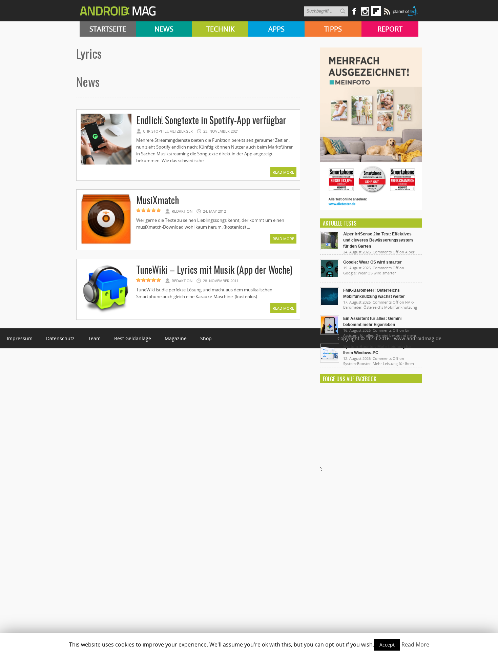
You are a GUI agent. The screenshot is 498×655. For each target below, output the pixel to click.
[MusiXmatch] (106, 243)
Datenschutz (60, 338)
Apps (276, 29)
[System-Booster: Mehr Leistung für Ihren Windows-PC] (329, 361)
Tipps (333, 29)
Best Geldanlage (132, 338)
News (163, 29)
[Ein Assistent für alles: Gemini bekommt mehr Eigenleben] (329, 333)
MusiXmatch (157, 200)
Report (389, 29)
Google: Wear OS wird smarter (372, 262)
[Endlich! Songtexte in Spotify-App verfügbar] (106, 163)
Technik (220, 29)
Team (94, 338)
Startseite (107, 29)
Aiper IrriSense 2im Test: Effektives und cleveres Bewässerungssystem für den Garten (378, 240)
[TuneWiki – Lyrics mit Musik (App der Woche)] (106, 313)
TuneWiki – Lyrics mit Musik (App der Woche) (214, 269)
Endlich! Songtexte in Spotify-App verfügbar (211, 120)
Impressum (20, 338)
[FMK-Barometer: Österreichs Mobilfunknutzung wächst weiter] (329, 305)
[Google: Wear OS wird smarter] (329, 276)
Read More (283, 172)
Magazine (176, 338)
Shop (206, 338)
